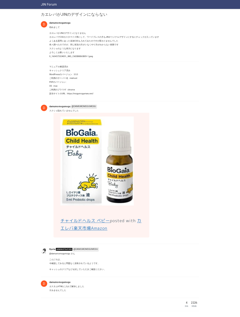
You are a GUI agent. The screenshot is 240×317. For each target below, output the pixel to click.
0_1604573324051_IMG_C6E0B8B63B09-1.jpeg (71, 56)
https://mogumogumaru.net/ (80, 93)
